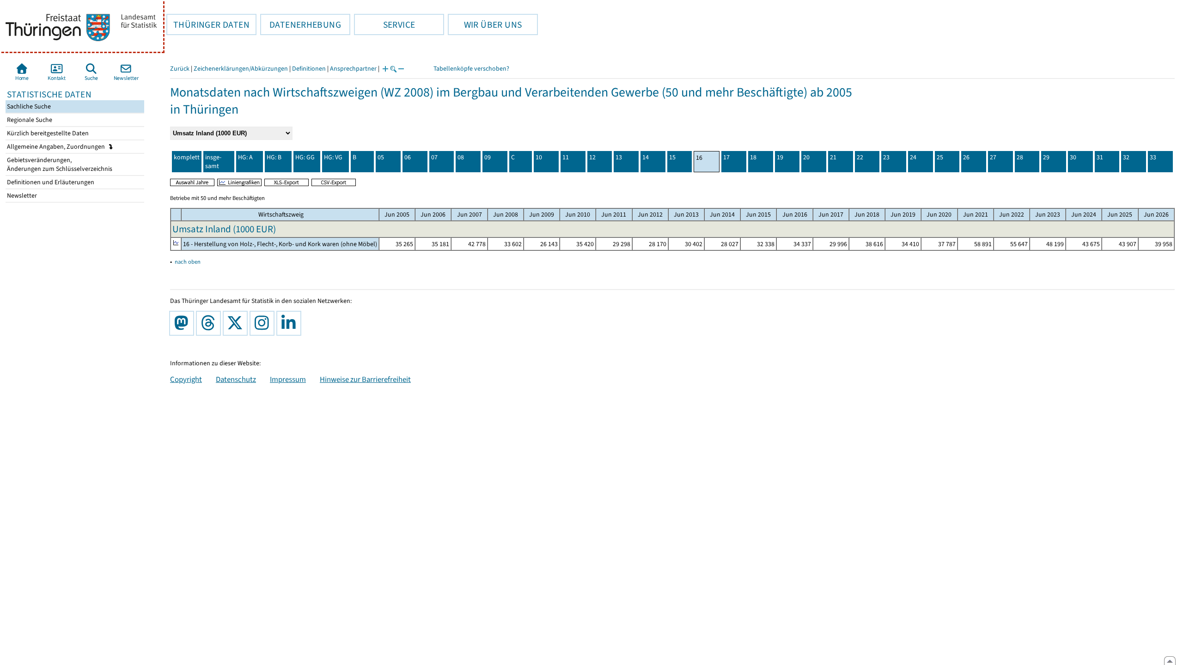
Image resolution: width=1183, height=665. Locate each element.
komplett (187, 157)
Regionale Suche (29, 119)
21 (833, 157)
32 (1126, 157)
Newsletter (21, 195)
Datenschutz (236, 379)
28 (1020, 157)
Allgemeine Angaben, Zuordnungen (57, 146)
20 (806, 157)
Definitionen (309, 68)
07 (434, 157)
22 (860, 157)
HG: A (245, 157)
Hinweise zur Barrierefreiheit (365, 379)
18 (753, 157)
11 (565, 157)
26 (966, 157)
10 (539, 157)
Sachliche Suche (28, 106)
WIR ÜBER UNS (485, 24)
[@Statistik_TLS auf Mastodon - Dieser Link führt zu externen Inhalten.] (183, 323)
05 (381, 157)
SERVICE (384, 24)
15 (672, 157)
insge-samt (213, 161)
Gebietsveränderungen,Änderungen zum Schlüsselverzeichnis (59, 164)
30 (1073, 157)
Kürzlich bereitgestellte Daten (47, 133)
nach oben (188, 262)
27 (993, 157)
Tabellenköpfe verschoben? (471, 68)
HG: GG (305, 157)
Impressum (288, 379)
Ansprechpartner (353, 68)
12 (592, 157)
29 (1046, 157)
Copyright (186, 379)
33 (1153, 157)
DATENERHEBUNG (300, 24)
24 (913, 157)
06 (407, 157)
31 (1100, 157)
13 (619, 157)
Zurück (179, 68)
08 (460, 157)
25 (940, 157)
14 (645, 157)
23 (886, 157)
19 (780, 157)
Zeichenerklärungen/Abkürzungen (241, 68)
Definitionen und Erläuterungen (50, 182)
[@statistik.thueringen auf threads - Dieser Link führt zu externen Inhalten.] (210, 323)
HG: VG (333, 157)
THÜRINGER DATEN (208, 24)
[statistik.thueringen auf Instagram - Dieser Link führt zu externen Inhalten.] (263, 323)
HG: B (274, 157)
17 (726, 157)
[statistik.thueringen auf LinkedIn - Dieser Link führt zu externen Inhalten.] (290, 323)
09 (487, 157)
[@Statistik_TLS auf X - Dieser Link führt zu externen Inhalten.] (237, 323)
